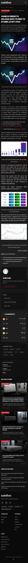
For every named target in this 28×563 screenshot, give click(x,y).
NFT (16, 352)
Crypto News (9, 7)
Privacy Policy (4, 541)
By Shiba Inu (4, 12)
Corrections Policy (5, 539)
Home (2, 7)
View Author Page (9, 286)
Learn (2, 522)
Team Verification (19, 524)
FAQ (16, 529)
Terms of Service (5, 544)
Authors (16, 519)
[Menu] (25, 2)
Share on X (7, 298)
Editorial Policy (4, 537)
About (16, 517)
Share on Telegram (10, 302)
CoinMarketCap (7, 509)
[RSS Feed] (2, 502)
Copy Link (7, 306)
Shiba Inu (5, 373)
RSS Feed (3, 549)
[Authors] (10, 502)
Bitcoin (6, 349)
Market (2, 519)
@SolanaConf (6, 125)
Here (20, 188)
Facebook (4, 506)
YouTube (11, 506)
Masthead (17, 522)
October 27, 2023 (20, 129)
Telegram (17, 506)
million (12, 349)
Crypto (18, 349)
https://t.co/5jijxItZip (17, 125)
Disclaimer (3, 546)
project (6, 355)
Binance (22, 352)
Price (11, 355)
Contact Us (17, 526)
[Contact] (6, 502)
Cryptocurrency (8, 352)
